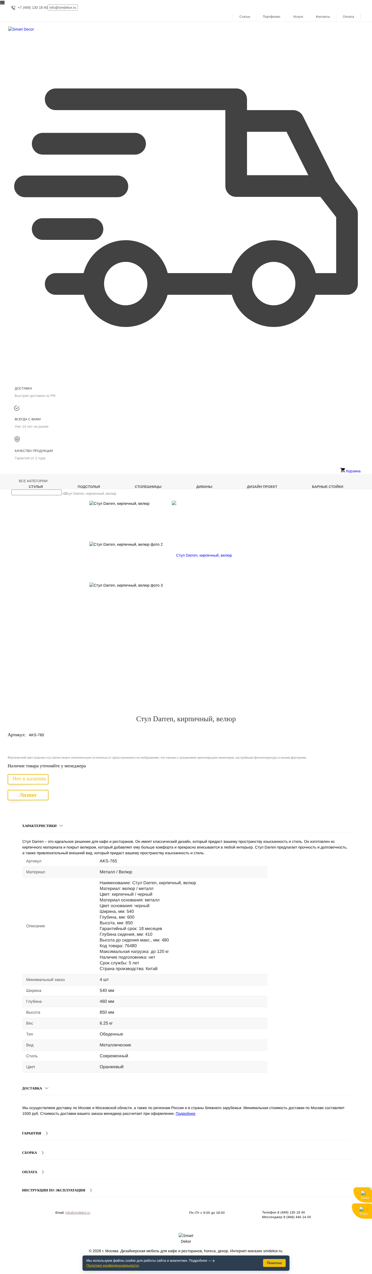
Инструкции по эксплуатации (53, 1190)
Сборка (29, 1153)
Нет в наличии (29, 779)
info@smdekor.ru (77, 1213)
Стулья (36, 487)
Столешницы (148, 487)
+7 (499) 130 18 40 (33, 7)
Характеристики (39, 826)
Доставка (32, 1088)
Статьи (244, 17)
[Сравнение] (358, 507)
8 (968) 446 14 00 (297, 1217)
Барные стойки (327, 487)
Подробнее (186, 1113)
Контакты (323, 17)
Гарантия (31, 1133)
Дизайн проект (262, 487)
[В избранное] (350, 507)
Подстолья (89, 487)
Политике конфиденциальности (112, 1265)
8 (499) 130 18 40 (291, 1212)
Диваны (204, 487)
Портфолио (271, 17)
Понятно (274, 1263)
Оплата (348, 17)
